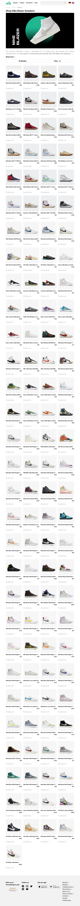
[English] (73, 3)
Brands (65, 882)
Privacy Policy (67, 894)
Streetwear (29, 2)
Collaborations (67, 887)
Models (65, 885)
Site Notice (66, 889)
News (36, 2)
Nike (13, 7)
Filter (56, 61)
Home (8, 7)
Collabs (22, 2)
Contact (65, 896)
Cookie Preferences (66, 899)
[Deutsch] (70, 3)
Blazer (20, 7)
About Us (65, 891)
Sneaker (15, 2)
